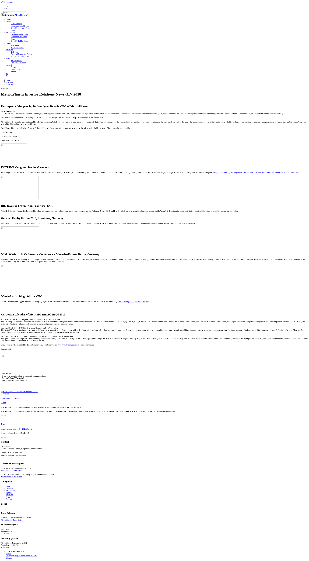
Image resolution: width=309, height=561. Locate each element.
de (7, 8)
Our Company (16, 24)
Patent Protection (17, 48)
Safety (13, 39)
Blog (3, 424)
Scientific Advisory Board (20, 28)
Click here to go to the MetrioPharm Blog (134, 302)
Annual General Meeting (20, 56)
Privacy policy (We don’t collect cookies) (21, 556)
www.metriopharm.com (68, 345)
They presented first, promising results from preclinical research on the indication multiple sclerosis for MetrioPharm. (257, 172)
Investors (9, 50)
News (3, 402)
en (7, 6)
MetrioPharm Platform (19, 35)
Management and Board (20, 26)
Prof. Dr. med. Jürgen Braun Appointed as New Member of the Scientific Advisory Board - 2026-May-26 (41, 407)
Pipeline (9, 43)
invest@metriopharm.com (16, 455)
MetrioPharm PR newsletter (11, 470)
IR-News (14, 52)
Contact (9, 65)
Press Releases (16, 61)
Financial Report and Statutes (22, 54)
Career (13, 30)
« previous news (7, 398)
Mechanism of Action (19, 37)
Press (8, 58)
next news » (19, 398)
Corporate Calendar (18, 63)
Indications (15, 45)
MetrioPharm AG (21, 15)
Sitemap (9, 558)
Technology (10, 32)
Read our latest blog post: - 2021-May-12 (16, 429)
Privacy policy (16, 69)
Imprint (13, 71)
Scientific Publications (19, 41)
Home (8, 486)
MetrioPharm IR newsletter (11, 477)
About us (9, 22)
